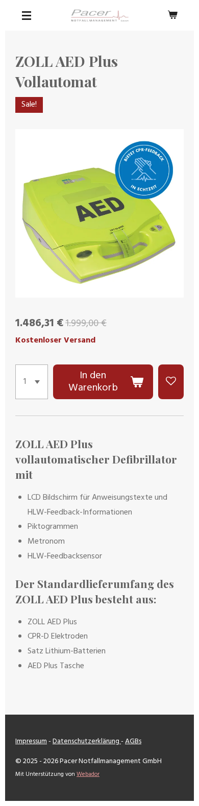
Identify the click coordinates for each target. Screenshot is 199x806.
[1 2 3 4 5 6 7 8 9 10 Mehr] (31, 381)
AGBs (133, 741)
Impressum (31, 741)
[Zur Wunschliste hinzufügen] (171, 381)
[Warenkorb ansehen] (172, 15)
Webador (88, 774)
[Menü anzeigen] (26, 15)
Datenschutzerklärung (87, 741)
